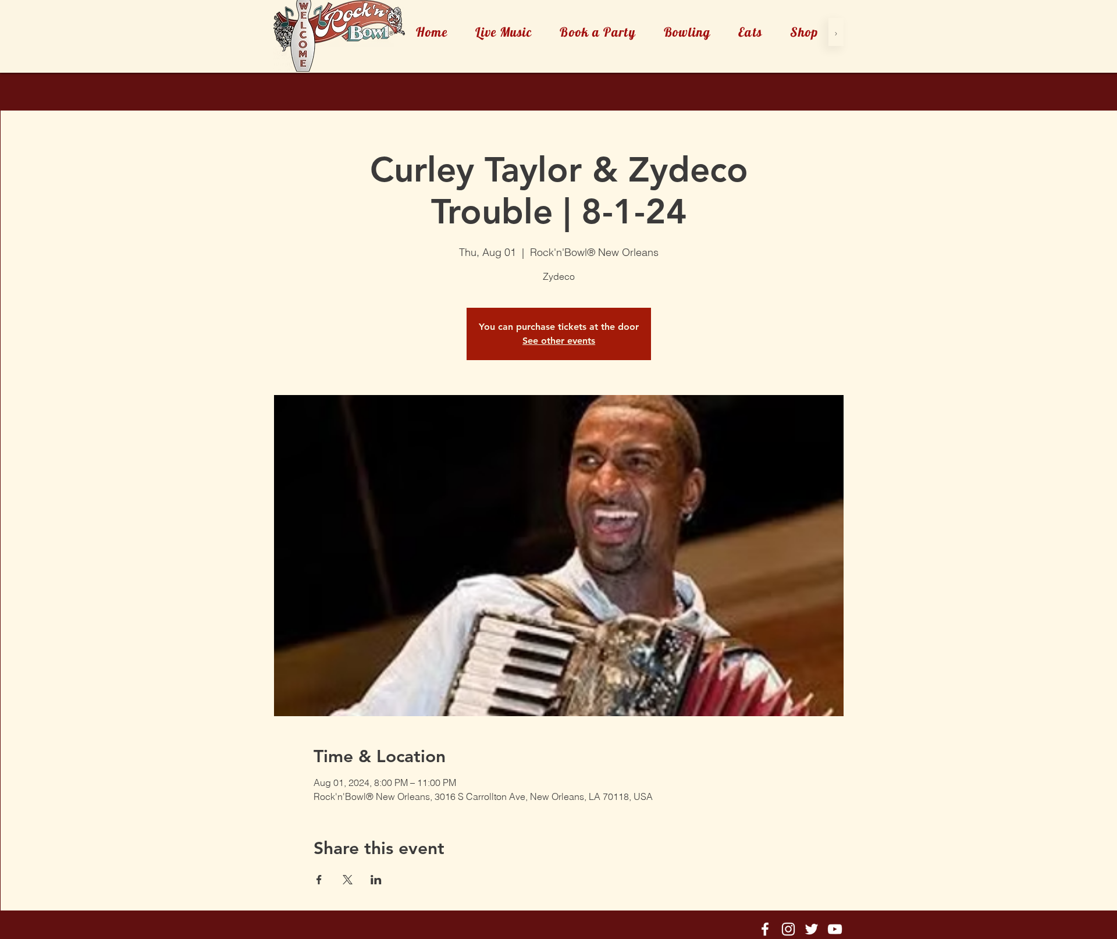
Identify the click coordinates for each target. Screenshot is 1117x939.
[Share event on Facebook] (319, 879)
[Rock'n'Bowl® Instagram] (788, 929)
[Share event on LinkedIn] (376, 879)
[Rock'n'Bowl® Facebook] (765, 929)
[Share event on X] (347, 879)
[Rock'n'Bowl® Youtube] (835, 929)
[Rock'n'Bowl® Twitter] (811, 929)
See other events (558, 340)
